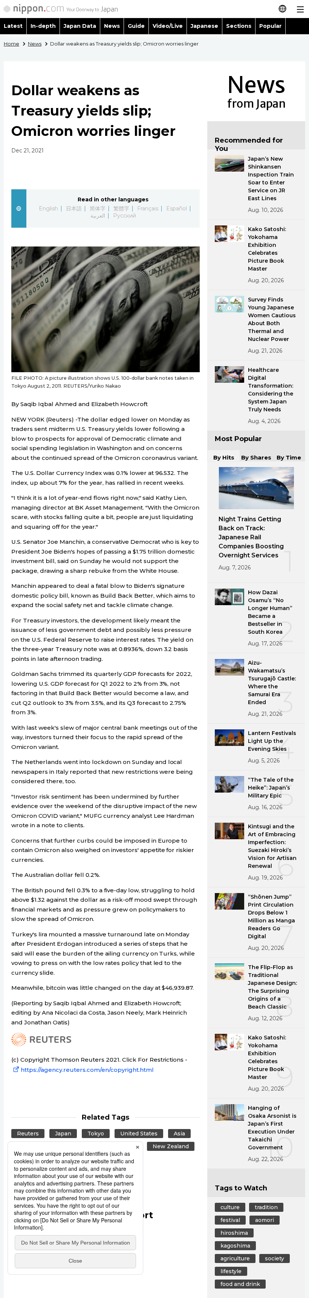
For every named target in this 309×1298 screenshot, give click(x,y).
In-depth (43, 26)
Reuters (28, 1133)
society (274, 1258)
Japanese (204, 26)
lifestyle (231, 1271)
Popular (270, 26)
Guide (136, 26)
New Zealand (171, 1146)
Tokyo (95, 1133)
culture (230, 1207)
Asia (179, 1133)
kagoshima (235, 1245)
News (112, 26)
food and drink (240, 1284)
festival (230, 1220)
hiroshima (234, 1233)
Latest (13, 26)
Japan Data (80, 26)
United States (139, 1133)
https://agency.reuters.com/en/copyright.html (87, 1069)
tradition (266, 1207)
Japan (63, 1133)
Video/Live (168, 26)
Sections (239, 26)
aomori (264, 1220)
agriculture (235, 1258)
